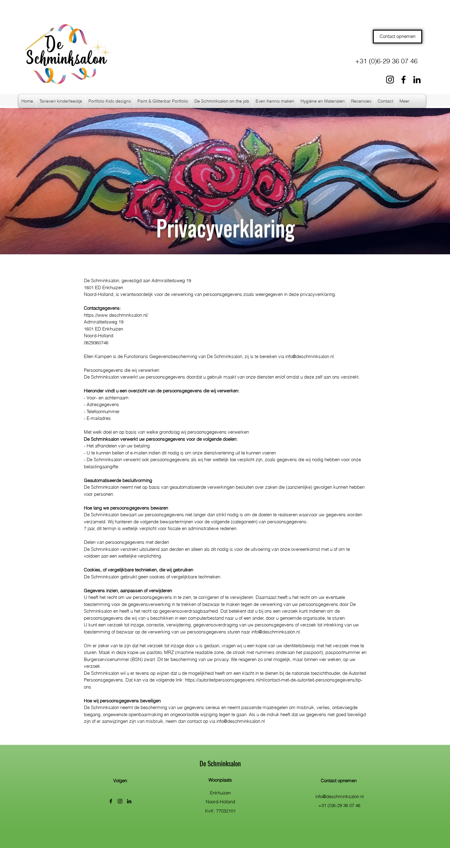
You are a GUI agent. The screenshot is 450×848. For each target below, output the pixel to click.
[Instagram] (390, 79)
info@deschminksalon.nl (309, 356)
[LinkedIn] (417, 79)
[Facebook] (403, 79)
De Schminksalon (220, 763)
